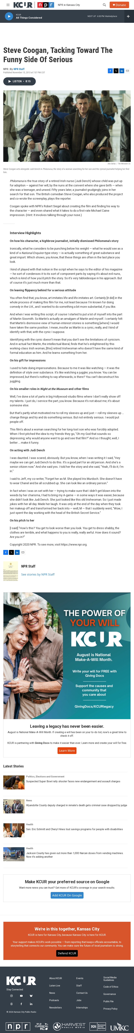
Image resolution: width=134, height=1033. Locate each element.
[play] (9, 16)
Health (29, 824)
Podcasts (54, 1000)
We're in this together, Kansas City (67, 929)
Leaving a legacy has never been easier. (67, 726)
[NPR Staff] (10, 571)
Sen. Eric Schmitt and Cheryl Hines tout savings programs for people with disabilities (74, 829)
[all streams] (129, 16)
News (29, 800)
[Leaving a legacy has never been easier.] (67, 655)
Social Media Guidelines (110, 978)
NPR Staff (19, 69)
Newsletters (55, 1007)
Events (79, 978)
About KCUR (55, 978)
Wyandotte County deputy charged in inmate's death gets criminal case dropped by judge (76, 805)
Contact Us (82, 993)
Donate (121, 5)
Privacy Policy (110, 1009)
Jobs (78, 1000)
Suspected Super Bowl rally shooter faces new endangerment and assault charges (73, 781)
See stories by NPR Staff (37, 574)
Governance (109, 994)
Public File (108, 1001)
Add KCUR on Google (67, 895)
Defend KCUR (67, 953)
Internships (82, 1007)
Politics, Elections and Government (45, 776)
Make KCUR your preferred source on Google (67, 881)
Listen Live (54, 985)
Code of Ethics (110, 987)
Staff (79, 985)
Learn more (67, 750)
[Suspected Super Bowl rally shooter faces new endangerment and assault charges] (14, 782)
